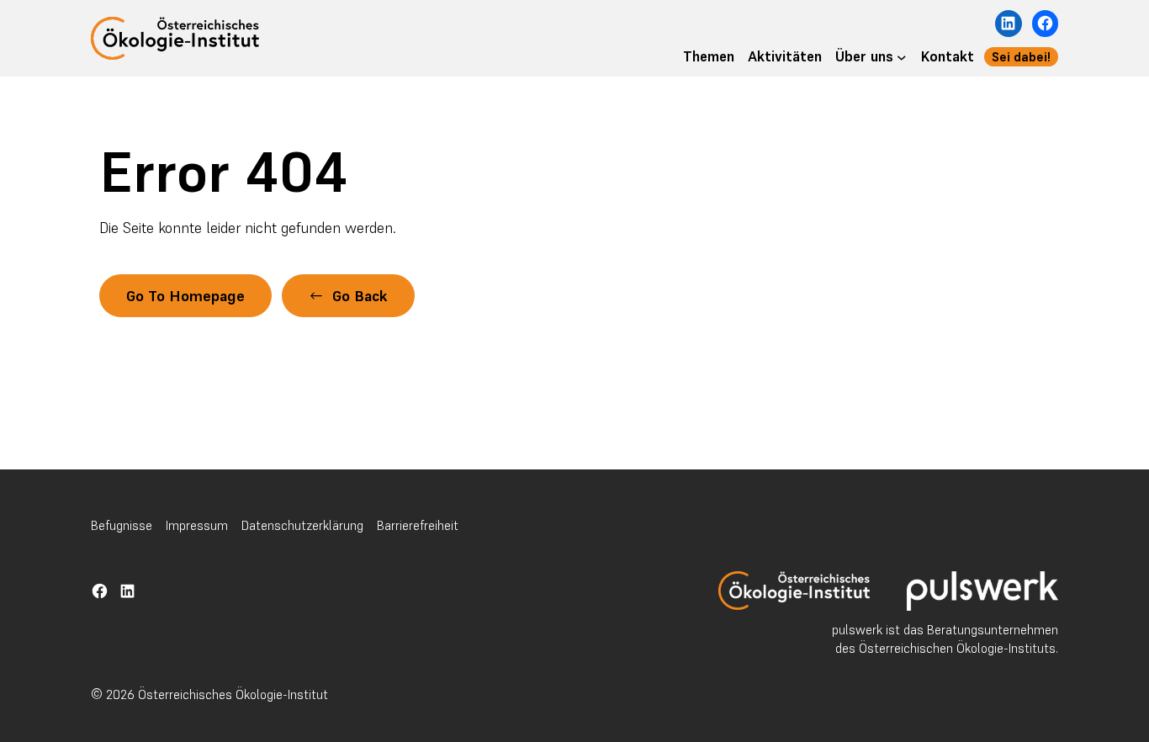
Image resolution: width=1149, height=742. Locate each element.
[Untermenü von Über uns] (902, 57)
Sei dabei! (1021, 57)
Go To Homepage (185, 295)
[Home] (794, 590)
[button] (348, 295)
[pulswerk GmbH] (982, 591)
